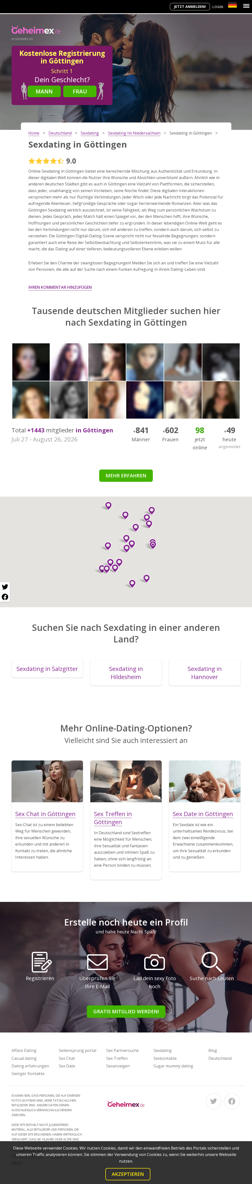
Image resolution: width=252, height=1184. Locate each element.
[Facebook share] (5, 597)
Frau (80, 91)
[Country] (232, 5)
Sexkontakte (165, 1058)
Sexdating (163, 1050)
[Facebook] (232, 1101)
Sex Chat (67, 1058)
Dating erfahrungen (30, 1066)
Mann (44, 91)
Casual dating (24, 1058)
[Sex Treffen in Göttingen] (126, 781)
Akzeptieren (128, 1174)
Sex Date (67, 1066)
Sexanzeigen (118, 1066)
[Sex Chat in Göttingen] (47, 781)
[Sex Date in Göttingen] (204, 781)
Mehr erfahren (126, 475)
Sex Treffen (117, 1058)
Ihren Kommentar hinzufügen (60, 287)
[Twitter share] (5, 587)
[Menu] (246, 6)
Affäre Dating (24, 1050)
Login (217, 6)
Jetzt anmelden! (190, 6)
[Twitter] (213, 1101)
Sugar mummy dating (173, 1066)
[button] (105, 546)
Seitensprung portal (77, 1050)
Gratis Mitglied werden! (126, 1011)
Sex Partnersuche (122, 1050)
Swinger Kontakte (28, 1073)
